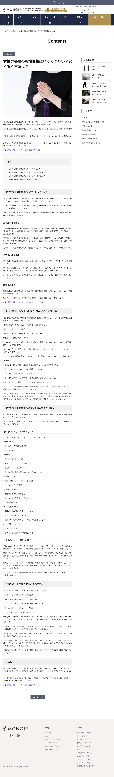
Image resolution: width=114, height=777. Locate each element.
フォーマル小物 (50, 20)
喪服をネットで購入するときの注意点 (22, 179)
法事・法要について (89, 130)
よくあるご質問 (83, 6)
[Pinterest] (18, 735)
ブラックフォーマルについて (93, 122)
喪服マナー (80, 20)
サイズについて (83, 749)
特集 (8, 20)
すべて (84, 118)
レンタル (66, 20)
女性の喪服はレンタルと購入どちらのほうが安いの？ (28, 172)
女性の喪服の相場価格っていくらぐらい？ (24, 169)
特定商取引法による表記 (86, 766)
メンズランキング (51, 743)
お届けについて (83, 739)
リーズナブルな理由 (84, 733)
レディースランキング (53, 739)
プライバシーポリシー (85, 763)
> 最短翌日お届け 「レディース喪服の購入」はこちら (23, 302)
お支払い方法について (85, 743)
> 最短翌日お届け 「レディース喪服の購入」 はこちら (23, 150)
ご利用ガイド (73, 6)
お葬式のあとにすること (91, 143)
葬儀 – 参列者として (89, 139)
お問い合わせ (92, 6)
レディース (21, 20)
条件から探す (99, 17)
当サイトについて (83, 759)
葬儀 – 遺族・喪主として (91, 134)
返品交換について (83, 746)
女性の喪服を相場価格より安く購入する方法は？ (26, 176)
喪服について (87, 126)
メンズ (35, 20)
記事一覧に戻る (38, 697)
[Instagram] (11, 735)
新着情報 (48, 749)
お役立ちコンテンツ (52, 746)
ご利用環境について (84, 753)
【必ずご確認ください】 (57, 1)
